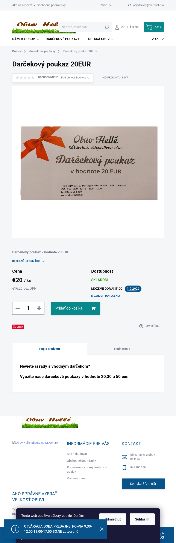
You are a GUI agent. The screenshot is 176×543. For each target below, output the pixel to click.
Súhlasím (142, 519)
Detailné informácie (26, 261)
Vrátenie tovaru (77, 478)
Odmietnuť (113, 519)
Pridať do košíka (68, 308)
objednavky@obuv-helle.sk (143, 457)
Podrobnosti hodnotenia (75, 77)
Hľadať (106, 27)
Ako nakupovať (22, 5)
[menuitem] (26, 39)
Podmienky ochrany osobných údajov (87, 469)
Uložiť (20, 326)
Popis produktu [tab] (49, 348)
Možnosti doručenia (105, 295)
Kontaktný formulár (143, 483)
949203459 (138, 467)
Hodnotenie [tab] (122, 348)
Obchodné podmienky (51, 5)
